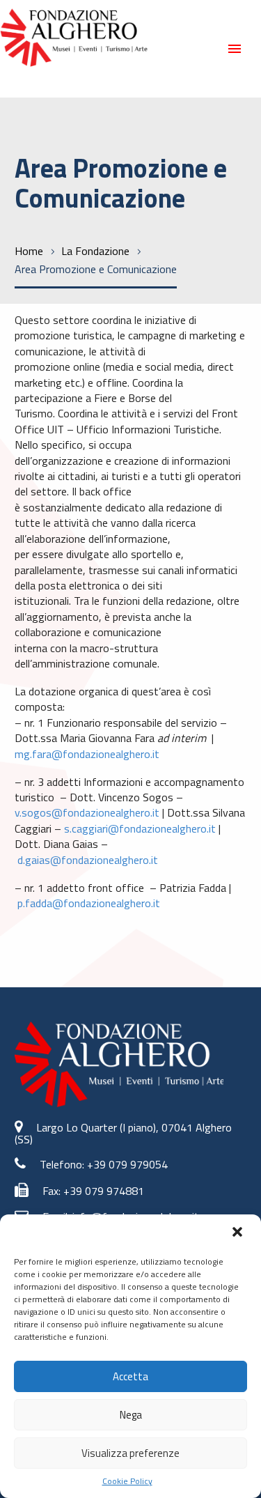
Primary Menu (234, 48)
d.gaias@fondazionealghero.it (89, 859)
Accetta (130, 1376)
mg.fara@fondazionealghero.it (88, 754)
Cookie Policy (127, 1482)
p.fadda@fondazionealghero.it (88, 903)
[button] (238, 1233)
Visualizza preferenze (130, 1453)
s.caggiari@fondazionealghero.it (140, 828)
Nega (131, 1415)
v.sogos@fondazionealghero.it (87, 812)
